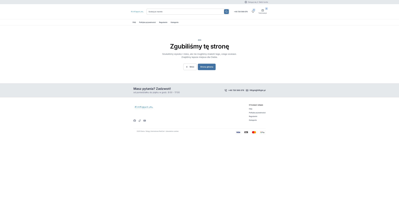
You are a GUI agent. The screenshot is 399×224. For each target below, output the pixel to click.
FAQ (134, 22)
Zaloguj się (252, 2)
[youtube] (144, 120)
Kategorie (174, 22)
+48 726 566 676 (241, 12)
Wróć (192, 67)
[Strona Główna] (137, 11)
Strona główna (206, 67)
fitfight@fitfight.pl (258, 90)
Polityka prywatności (147, 22)
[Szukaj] (226, 11)
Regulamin (163, 22)
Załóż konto (263, 2)
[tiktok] (139, 120)
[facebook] (134, 120)
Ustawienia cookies (172, 131)
